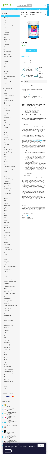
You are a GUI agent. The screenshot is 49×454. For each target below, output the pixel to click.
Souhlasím (40, 445)
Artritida (5, 208)
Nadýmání (6, 246)
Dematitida (6, 127)
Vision (5, 388)
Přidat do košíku (32, 50)
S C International (7, 349)
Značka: (25, 18)
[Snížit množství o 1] (25, 51)
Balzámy (5, 364)
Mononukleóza (7, 244)
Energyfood (6, 296)
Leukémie (6, 191)
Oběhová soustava (7, 173)
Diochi (5, 376)
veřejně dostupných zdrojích (34, 94)
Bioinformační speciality (8, 381)
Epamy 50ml (6, 357)
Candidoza (6, 17)
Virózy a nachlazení (6, 36)
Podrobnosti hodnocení (36, 16)
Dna (5, 217)
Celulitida (5, 19)
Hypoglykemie (7, 241)
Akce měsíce (6, 278)
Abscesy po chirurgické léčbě (10, 119)
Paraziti (5, 202)
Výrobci (4, 274)
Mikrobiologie (6, 327)
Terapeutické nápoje (8, 300)
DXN (4, 352)
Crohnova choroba (7, 232)
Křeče (5, 219)
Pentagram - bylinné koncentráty (10, 280)
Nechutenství (6, 247)
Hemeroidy (6, 239)
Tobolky (5, 359)
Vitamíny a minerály (6, 86)
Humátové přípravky (8, 290)
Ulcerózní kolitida (7, 263)
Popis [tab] (22, 81)
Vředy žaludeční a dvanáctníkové (10, 266)
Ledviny (5, 168)
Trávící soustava (7, 227)
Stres (5, 75)
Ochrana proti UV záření (8, 139)
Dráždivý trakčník (7, 235)
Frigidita (5, 22)
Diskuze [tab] (26, 81)
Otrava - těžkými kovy (8, 249)
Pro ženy (4, 15)
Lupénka (5, 134)
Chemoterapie (7, 97)
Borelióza (6, 203)
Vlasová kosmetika (7, 308)
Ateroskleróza (7, 178)
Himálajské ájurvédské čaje (9, 368)
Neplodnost (6, 31)
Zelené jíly (6, 361)
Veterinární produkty (8, 317)
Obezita (5, 83)
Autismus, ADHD (7, 54)
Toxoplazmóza (7, 205)
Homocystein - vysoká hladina (10, 180)
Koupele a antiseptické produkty (10, 305)
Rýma (5, 46)
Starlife (5, 386)
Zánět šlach (6, 224)
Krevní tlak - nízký (7, 188)
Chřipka (5, 41)
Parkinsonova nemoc (8, 68)
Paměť (5, 66)
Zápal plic (6, 47)
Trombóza (6, 198)
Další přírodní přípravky (8, 291)
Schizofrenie (6, 71)
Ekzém (5, 129)
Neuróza (5, 64)
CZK (40, 1)
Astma (5, 103)
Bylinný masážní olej (8, 346)
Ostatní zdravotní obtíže (7, 88)
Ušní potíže (6, 114)
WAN (5, 337)
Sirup (5, 334)
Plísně (5, 146)
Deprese (5, 58)
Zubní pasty (6, 310)
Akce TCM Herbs (7, 347)
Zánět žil (5, 200)
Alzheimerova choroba (8, 51)
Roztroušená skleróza (8, 100)
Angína (5, 37)
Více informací (14, 447)
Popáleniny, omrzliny (8, 149)
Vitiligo (5, 158)
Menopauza (6, 27)
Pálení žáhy (6, 251)
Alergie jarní (6, 92)
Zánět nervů (6, 222)
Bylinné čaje (6, 302)
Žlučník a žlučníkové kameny (9, 273)
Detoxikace (5, 85)
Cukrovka (6, 234)
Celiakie (5, 229)
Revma (5, 220)
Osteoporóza (6, 32)
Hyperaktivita (6, 61)
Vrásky (5, 159)
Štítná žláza (6, 261)
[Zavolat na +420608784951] (4, 1)
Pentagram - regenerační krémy (10, 281)
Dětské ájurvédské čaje (8, 373)
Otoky (5, 197)
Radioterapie (6, 98)
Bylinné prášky (7, 344)
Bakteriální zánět (7, 39)
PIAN (5, 332)
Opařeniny (6, 141)
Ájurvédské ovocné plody (9, 374)
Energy (5, 276)
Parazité (5, 252)
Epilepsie (5, 59)
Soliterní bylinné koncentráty (9, 285)
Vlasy (5, 115)
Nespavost (6, 63)
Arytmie (5, 176)
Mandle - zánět (6, 44)
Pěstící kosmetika (7, 312)
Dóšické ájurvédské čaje (9, 369)
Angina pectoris (7, 175)
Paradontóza (6, 112)
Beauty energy (7, 313)
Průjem (5, 254)
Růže (5, 154)
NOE (4, 390)
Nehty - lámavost (7, 136)
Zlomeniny (6, 225)
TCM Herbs (6, 339)
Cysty (5, 20)
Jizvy (5, 130)
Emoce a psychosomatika (9, 320)
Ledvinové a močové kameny (9, 166)
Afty (5, 122)
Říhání (5, 256)
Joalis (5, 319)
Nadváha (4, 80)
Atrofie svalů (6, 212)
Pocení (5, 147)
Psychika (4, 49)
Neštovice (6, 137)
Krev (5, 186)
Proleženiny (6, 151)
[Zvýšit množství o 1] (25, 50)
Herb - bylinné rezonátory (9, 324)
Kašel (5, 42)
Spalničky (6, 156)
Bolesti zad (6, 215)
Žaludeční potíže (7, 269)
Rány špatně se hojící (8, 152)
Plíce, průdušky (7, 105)
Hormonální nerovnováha (8, 25)
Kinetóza (6, 242)
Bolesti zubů (6, 108)
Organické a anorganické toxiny (10, 329)
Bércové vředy (7, 124)
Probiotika (6, 295)
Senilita (5, 73)
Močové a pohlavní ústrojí (9, 163)
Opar (5, 142)
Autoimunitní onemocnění (9, 95)
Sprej (5, 335)
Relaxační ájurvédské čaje (9, 371)
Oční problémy (7, 110)
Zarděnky (6, 161)
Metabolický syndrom (8, 81)
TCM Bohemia (6, 330)
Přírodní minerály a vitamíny (9, 293)
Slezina (5, 258)
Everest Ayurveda (7, 366)
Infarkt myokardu (7, 183)
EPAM (5, 356)
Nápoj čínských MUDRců (37, 140)
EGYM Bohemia (7, 351)
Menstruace (6, 29)
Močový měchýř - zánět (8, 169)
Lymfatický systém (7, 193)
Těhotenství (6, 34)
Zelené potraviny (7, 298)
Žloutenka (6, 271)
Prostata (6, 171)
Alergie (5, 90)
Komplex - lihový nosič (8, 325)
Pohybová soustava (7, 207)
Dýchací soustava (7, 102)
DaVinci (5, 354)
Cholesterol (6, 181)
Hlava (5, 107)
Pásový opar (6, 144)
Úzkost (5, 78)
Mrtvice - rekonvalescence (9, 195)
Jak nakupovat (23, 1)
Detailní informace (24, 56)
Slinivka (5, 259)
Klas (4, 385)
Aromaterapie (7, 303)
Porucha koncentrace (8, 69)
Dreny (5, 322)
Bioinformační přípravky (8, 378)
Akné (5, 120)
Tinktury (5, 362)
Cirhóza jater (6, 230)
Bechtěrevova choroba (8, 213)
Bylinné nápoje (7, 342)
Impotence (6, 164)
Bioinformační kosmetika (9, 383)
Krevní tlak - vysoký (8, 190)
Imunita (5, 93)
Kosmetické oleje (7, 315)
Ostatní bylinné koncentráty (9, 286)
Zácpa (5, 268)
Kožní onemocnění (7, 117)
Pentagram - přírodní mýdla (9, 307)
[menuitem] (4, 9)
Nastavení (8, 451)
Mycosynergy (6, 283)
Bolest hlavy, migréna (8, 56)
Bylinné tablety (7, 340)
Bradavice (6, 125)
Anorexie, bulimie (7, 53)
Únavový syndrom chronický (9, 76)
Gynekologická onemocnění (9, 24)
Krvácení (6, 132)
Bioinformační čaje (7, 379)
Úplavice (5, 264)
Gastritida (6, 237)
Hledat (29, 5)
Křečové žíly (6, 185)
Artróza (5, 210)
